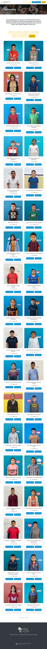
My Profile (18, 67)
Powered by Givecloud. (21, 644)
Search (32, 36)
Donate (43, 2)
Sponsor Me (10, 67)
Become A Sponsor (36, 2)
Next (26, 617)
